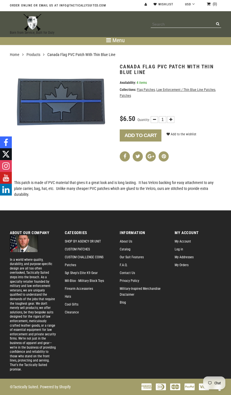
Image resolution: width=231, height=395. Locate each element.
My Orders (181, 265)
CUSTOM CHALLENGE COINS (84, 257)
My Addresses (184, 257)
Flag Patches (146, 90)
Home (14, 54)
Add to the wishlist (183, 134)
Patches (125, 96)
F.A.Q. (124, 265)
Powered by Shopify (55, 387)
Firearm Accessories (79, 289)
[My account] (146, 4)
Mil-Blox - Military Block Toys (84, 281)
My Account (183, 241)
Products (33, 54)
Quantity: (143, 120)
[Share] (125, 156)
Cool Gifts (71, 304)
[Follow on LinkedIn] (6, 190)
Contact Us (127, 273)
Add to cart (141, 135)
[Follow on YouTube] (6, 178)
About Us (126, 241)
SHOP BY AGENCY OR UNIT (83, 241)
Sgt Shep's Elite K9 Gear (81, 273)
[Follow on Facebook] (6, 142)
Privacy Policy (129, 281)
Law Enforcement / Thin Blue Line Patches (185, 90)
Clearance (72, 312)
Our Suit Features (132, 257)
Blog (123, 302)
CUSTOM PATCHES (77, 249)
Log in (179, 249)
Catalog (125, 249)
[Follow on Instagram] (6, 166)
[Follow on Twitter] (6, 154)
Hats (68, 297)
